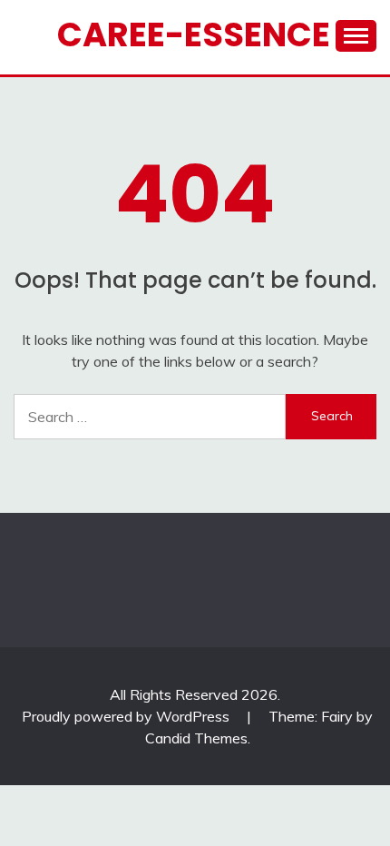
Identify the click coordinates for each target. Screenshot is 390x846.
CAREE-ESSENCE (193, 34)
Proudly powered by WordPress (127, 716)
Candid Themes (196, 738)
